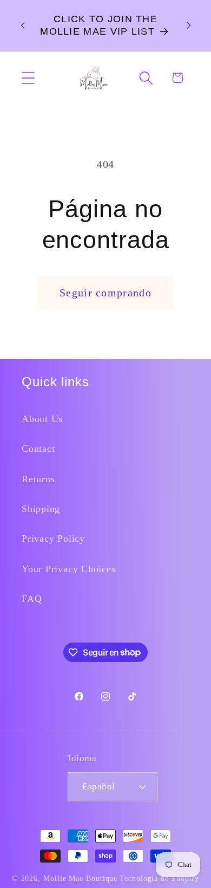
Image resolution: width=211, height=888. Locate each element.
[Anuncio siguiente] (189, 25)
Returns (38, 479)
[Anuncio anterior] (23, 25)
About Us (42, 418)
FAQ (32, 598)
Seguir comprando (105, 293)
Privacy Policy (53, 538)
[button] (27, 77)
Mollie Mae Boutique (80, 878)
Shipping (41, 508)
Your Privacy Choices (69, 568)
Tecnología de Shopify (159, 878)
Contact (38, 448)
